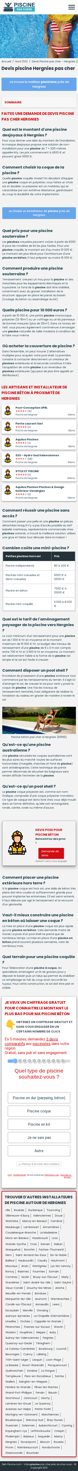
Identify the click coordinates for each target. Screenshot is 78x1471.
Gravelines (12, 1282)
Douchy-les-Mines (39, 1288)
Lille (7, 1210)
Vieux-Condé (14, 1288)
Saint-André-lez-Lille (36, 1282)
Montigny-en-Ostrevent (21, 1414)
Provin (9, 1447)
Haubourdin (26, 1260)
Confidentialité (19, 1175)
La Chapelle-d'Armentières (51, 1316)
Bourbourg (45, 1349)
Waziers (10, 1332)
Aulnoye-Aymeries (17, 1316)
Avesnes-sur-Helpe (18, 1409)
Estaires (32, 1371)
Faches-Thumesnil (51, 1249)
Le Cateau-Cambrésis (20, 1349)
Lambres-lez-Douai (18, 1403)
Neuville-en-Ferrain (18, 1293)
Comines (11, 1277)
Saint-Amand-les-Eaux (31, 1255)
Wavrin (58, 1327)
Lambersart (31, 1227)
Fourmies (39, 1271)
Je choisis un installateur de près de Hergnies (39, 213)
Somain (54, 1271)
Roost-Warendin (33, 1365)
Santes (59, 1376)
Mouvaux (11, 1266)
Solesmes (28, 1425)
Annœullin (42, 1304)
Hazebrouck (40, 1238)
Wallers (10, 1382)
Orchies (25, 1321)
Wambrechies (60, 1299)
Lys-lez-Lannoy (61, 1266)
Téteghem (43, 1343)
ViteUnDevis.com (51, 1175)
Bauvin (52, 1392)
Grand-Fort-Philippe (18, 1392)
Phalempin (12, 1436)
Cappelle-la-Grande (47, 1321)
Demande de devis (50, 853)
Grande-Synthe (15, 1244)
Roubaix (19, 1210)
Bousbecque (13, 1420)
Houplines (26, 1332)
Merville (28, 1310)
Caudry (42, 1260)
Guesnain (11, 1425)
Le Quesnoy (43, 1403)
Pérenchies (12, 1327)
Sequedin (44, 1436)
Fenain (40, 1392)
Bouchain (33, 1453)
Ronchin (29, 1249)
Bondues (40, 1293)
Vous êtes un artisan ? (65, 1176)
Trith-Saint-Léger (16, 1360)
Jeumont (41, 1299)
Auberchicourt (48, 1425)
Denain (45, 1244)
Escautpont (28, 1442)
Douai (58, 1215)
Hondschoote (51, 1447)
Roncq (9, 1271)
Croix (33, 1244)
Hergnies (11, 1442)
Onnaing (42, 1310)
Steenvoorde (14, 1453)
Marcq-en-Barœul (34, 1221)
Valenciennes (42, 1215)
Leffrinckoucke (40, 1431)
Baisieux (28, 1436)
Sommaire (13, 102)
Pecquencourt (57, 1365)
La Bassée (11, 1365)
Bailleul (9, 1260)
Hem (8, 1255)
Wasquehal (12, 1249)
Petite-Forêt (43, 1409)
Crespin (59, 1431)
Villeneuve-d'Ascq (17, 1215)
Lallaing (41, 1354)
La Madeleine (48, 1232)
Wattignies (39, 1266)
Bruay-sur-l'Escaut (45, 1277)
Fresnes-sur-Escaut (37, 1327)
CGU (10, 1175)
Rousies (59, 1442)
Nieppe (40, 1332)
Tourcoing (53, 1210)
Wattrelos (11, 1221)
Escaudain (12, 1310)
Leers (56, 1304)
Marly (65, 1277)
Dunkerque (35, 1210)
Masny (58, 1436)
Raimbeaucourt (27, 1447)
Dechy (45, 1398)
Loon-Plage (53, 1360)
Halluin (58, 1244)
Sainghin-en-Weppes (33, 1382)
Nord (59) (21, 61)
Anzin (24, 1266)
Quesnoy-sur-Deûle (18, 1343)
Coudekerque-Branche (20, 1232)
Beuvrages (12, 1354)
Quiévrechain (14, 1371)
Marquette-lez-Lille (18, 1299)
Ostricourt (30, 1398)
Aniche (59, 1288)
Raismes (23, 1271)
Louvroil (61, 1349)
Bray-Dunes (55, 1420)
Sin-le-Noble (58, 1255)
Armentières (51, 1227)
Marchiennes (50, 1414)
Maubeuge (12, 1227)
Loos (55, 1238)
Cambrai (56, 1221)
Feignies (48, 1338)
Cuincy (28, 1354)
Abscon (45, 1442)
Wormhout (12, 1398)
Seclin (25, 1277)
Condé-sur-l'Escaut (18, 1304)
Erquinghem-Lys (16, 1431)
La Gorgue (48, 1371)
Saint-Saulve (62, 1282)
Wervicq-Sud (34, 1420)
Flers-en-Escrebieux (38, 1376)
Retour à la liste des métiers (40, 1164)
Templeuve (13, 1376)
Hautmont (58, 1260)
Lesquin (37, 1360)
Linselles (10, 1321)
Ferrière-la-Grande (17, 1387)
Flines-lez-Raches (46, 1387)
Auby (52, 1332)
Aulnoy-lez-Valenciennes (22, 1338)
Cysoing (67, 1425)
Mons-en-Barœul (16, 1238)
